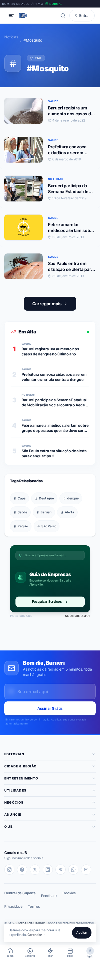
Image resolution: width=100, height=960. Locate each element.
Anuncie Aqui (77, 616)
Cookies (69, 893)
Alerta (69, 512)
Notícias (11, 37)
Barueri (46, 512)
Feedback (49, 895)
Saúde (22, 512)
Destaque (46, 498)
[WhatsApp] (73, 870)
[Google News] (86, 870)
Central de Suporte (20, 893)
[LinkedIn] (48, 870)
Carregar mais (47, 303)
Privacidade (13, 906)
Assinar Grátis (50, 708)
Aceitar (81, 932)
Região (23, 526)
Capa (22, 498)
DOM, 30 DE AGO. (15, 3)
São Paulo (48, 526)
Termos (34, 906)
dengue (73, 498)
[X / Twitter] (35, 870)
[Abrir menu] (11, 15)
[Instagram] (9, 870)
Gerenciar (34, 935)
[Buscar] (63, 15)
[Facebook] (22, 870)
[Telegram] (60, 870)
